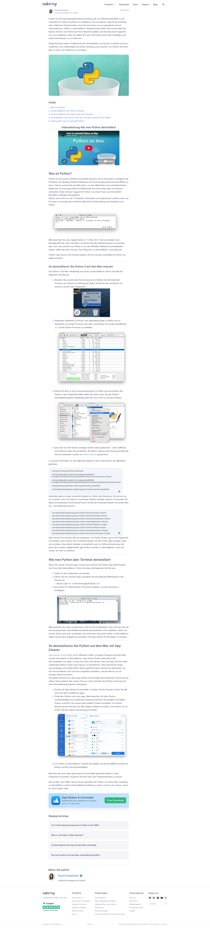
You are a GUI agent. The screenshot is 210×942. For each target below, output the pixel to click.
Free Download (115, 800)
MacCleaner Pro (77, 898)
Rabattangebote (135, 904)
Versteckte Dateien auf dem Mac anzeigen (110, 914)
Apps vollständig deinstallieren (105, 901)
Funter (74, 914)
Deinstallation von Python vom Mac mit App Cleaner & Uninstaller (81, 117)
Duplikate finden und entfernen (106, 904)
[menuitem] (157, 903)
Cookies (90, 924)
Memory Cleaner (78, 911)
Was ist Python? (58, 107)
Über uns (132, 898)
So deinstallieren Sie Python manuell (67, 111)
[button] (163, 4)
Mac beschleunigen (101, 911)
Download (144, 48)
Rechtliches (133, 901)
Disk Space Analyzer (79, 907)
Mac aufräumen (100, 898)
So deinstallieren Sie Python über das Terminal (72, 114)
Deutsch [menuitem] (153, 904)
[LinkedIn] (81, 875)
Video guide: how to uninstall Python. (68, 121)
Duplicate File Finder (79, 904)
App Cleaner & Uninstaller (60, 655)
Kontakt (132, 911)
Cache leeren (99, 907)
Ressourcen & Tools (136, 907)
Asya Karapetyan (61, 10)
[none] (157, 903)
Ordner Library (89, 454)
